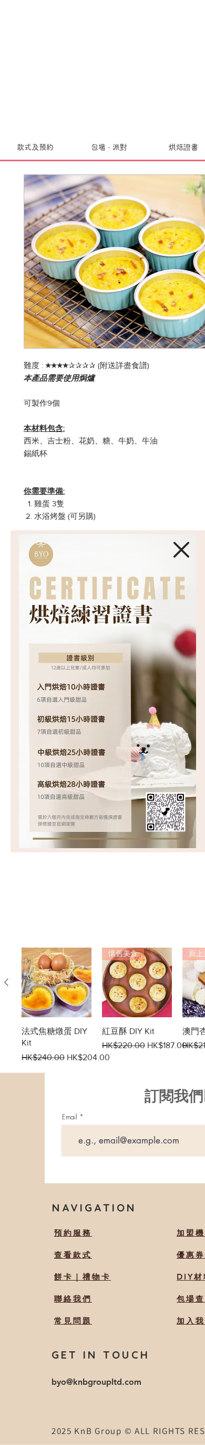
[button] (181, 550)
